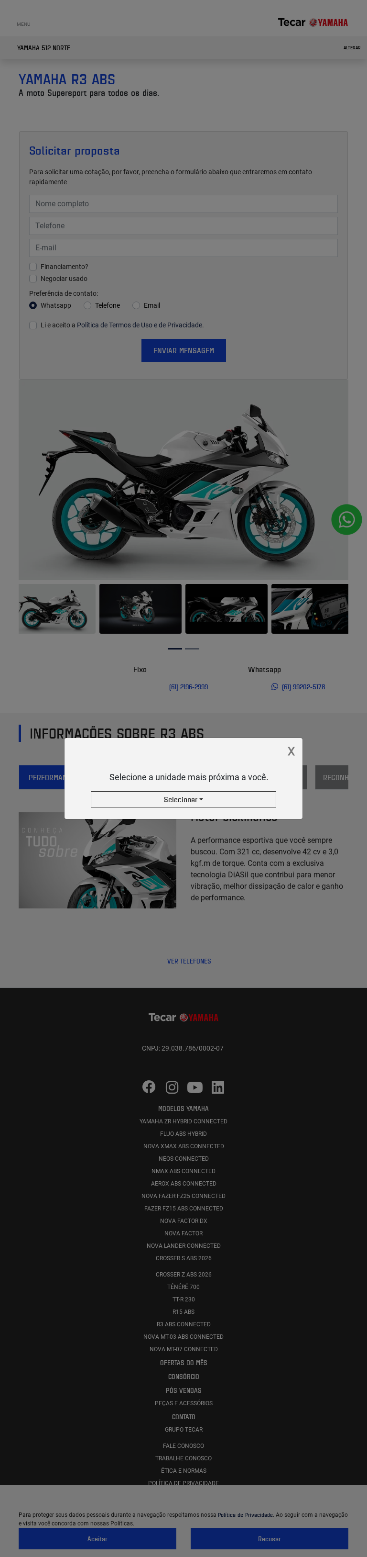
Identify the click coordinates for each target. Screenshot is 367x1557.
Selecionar (180, 799)
